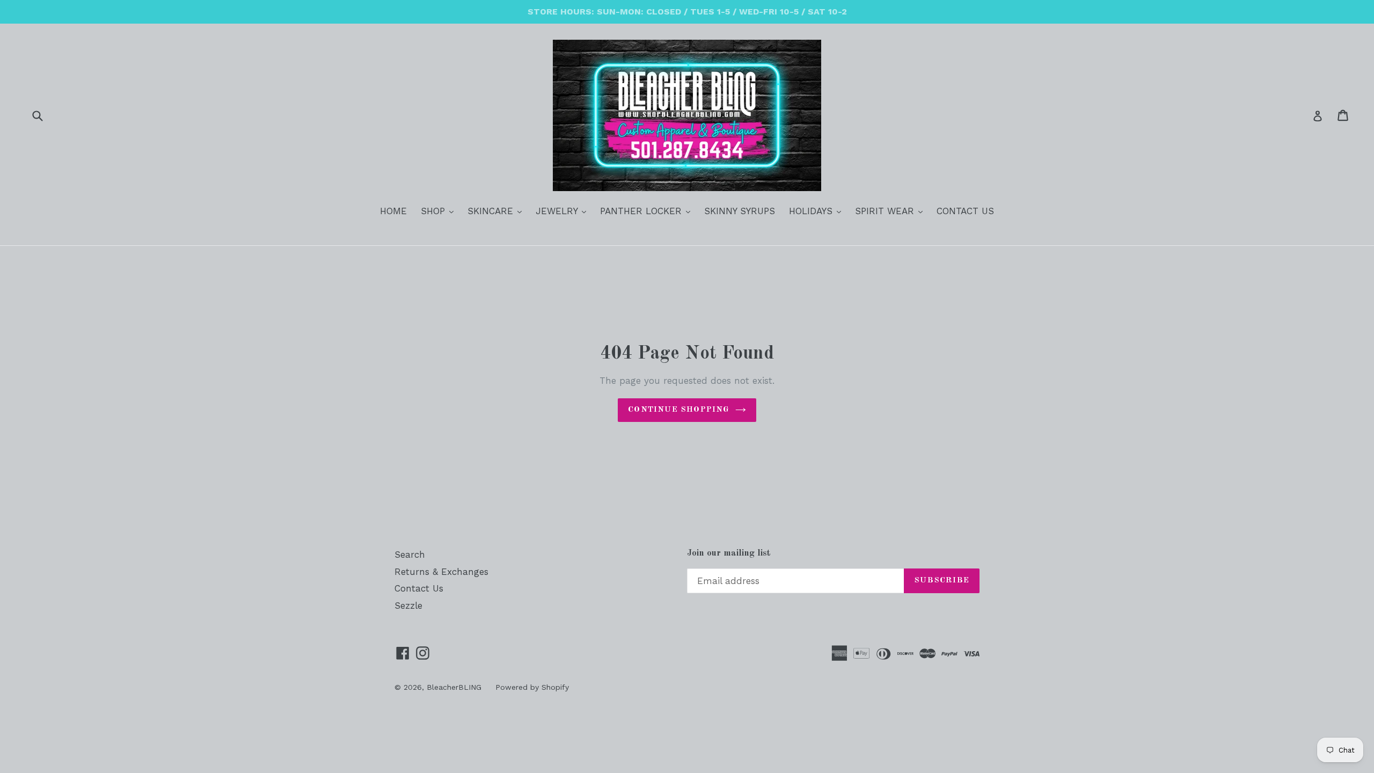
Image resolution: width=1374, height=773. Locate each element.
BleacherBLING (454, 687)
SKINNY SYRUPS (739, 211)
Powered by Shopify (532, 687)
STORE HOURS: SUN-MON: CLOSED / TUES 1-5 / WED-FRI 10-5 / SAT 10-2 (687, 11)
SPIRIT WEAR (891, 210)
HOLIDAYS (817, 210)
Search (409, 554)
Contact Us (418, 588)
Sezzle (408, 605)
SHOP (440, 210)
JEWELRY (563, 210)
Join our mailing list (729, 553)
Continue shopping (678, 410)
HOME (393, 211)
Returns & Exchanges (441, 571)
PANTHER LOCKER (648, 210)
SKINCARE (497, 210)
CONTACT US (965, 211)
